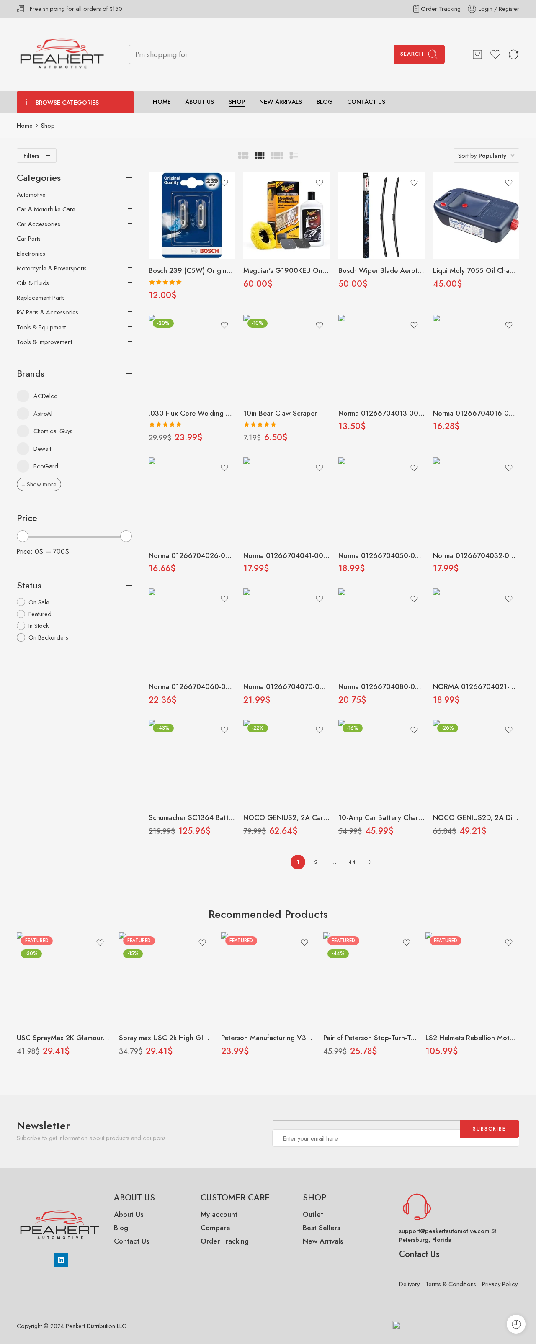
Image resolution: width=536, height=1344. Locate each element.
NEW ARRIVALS (280, 102)
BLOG (325, 102)
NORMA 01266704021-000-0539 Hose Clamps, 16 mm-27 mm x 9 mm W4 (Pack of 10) (476, 686)
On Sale (38, 602)
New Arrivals (323, 1241)
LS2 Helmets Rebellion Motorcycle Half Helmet (472, 1038)
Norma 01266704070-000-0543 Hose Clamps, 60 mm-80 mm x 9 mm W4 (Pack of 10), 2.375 (286, 686)
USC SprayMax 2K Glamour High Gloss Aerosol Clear (64, 1038)
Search (411, 54)
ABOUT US (199, 102)
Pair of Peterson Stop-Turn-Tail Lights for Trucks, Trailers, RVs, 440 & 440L (370, 1038)
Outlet (313, 1214)
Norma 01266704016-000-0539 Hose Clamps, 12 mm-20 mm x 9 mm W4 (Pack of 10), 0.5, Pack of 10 (476, 413)
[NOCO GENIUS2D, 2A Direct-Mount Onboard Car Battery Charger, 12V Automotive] (476, 763)
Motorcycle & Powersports (52, 268)
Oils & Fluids (33, 283)
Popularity (492, 155)
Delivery (409, 1284)
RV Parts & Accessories (47, 312)
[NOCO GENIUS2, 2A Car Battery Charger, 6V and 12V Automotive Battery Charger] (286, 763)
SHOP (237, 102)
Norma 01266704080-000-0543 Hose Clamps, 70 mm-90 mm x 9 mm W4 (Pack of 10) (381, 686)
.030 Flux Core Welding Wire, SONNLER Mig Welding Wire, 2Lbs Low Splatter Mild (192, 413)
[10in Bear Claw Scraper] (286, 358)
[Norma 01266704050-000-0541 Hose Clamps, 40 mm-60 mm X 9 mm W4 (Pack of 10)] (381, 500)
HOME (162, 102)
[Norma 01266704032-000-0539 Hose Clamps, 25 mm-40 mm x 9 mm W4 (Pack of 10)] (476, 500)
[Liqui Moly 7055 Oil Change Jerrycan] (476, 215)
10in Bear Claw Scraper (280, 413)
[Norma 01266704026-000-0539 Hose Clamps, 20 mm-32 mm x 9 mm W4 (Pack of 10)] (192, 500)
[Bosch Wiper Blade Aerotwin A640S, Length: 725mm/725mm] (381, 215)
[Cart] (477, 54)
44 (352, 862)
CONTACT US (366, 102)
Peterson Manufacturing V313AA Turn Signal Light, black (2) (268, 1038)
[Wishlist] (224, 183)
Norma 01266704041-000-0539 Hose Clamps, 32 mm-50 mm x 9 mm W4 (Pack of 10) (286, 555)
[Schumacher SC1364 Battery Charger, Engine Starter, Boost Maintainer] (192, 763)
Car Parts (29, 238)
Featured (40, 613)
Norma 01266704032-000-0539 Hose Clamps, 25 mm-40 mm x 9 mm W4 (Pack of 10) (476, 555)
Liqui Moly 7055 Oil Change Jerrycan (476, 270)
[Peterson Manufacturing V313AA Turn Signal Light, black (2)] (268, 979)
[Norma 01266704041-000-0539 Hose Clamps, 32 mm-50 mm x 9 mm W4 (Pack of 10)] (286, 500)
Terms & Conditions (450, 1284)
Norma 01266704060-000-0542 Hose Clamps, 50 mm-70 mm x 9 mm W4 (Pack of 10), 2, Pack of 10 (192, 686)
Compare (215, 1228)
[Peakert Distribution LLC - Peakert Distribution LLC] (62, 54)
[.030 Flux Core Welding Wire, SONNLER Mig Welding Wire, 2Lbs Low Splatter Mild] (192, 358)
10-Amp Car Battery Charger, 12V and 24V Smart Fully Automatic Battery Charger (381, 817)
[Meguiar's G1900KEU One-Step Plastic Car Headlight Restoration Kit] (286, 215)
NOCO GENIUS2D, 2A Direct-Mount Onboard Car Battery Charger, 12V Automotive (476, 817)
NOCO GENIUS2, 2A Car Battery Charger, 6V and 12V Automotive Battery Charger (286, 817)
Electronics (31, 253)
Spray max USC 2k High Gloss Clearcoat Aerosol (166, 1038)
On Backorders (48, 637)
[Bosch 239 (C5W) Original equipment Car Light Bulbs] (192, 215)
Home (25, 125)
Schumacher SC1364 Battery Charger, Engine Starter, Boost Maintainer (192, 817)
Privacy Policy (500, 1284)
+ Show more (39, 484)
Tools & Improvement (44, 342)
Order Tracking (441, 8)
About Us (128, 1214)
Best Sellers (321, 1228)
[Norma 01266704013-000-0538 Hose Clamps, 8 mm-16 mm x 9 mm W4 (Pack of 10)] (381, 358)
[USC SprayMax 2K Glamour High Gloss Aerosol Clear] (64, 979)
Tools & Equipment (41, 327)
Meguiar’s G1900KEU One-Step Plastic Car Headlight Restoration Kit (286, 270)
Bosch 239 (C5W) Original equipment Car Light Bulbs (192, 270)
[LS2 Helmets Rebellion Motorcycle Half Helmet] (472, 979)
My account (220, 1214)
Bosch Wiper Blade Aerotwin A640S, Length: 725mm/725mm (381, 270)
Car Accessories (38, 224)
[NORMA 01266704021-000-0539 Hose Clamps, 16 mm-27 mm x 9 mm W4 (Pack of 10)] (476, 631)
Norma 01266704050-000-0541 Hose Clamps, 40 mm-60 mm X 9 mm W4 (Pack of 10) (381, 555)
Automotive (31, 194)
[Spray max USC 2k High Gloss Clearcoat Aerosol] (166, 979)
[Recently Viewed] (516, 1324)
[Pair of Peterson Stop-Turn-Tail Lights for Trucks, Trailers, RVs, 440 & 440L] (370, 979)
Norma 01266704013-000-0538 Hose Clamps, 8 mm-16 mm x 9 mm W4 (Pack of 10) (381, 413)
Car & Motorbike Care (46, 209)
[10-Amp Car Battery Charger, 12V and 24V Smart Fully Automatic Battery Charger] (381, 763)
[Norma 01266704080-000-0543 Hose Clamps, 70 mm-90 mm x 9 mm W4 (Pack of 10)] (381, 631)
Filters (31, 155)
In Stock (38, 625)
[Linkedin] (61, 1260)
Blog (121, 1228)
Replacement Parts (41, 297)
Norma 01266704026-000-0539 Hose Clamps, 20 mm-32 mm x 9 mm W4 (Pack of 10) (192, 555)
